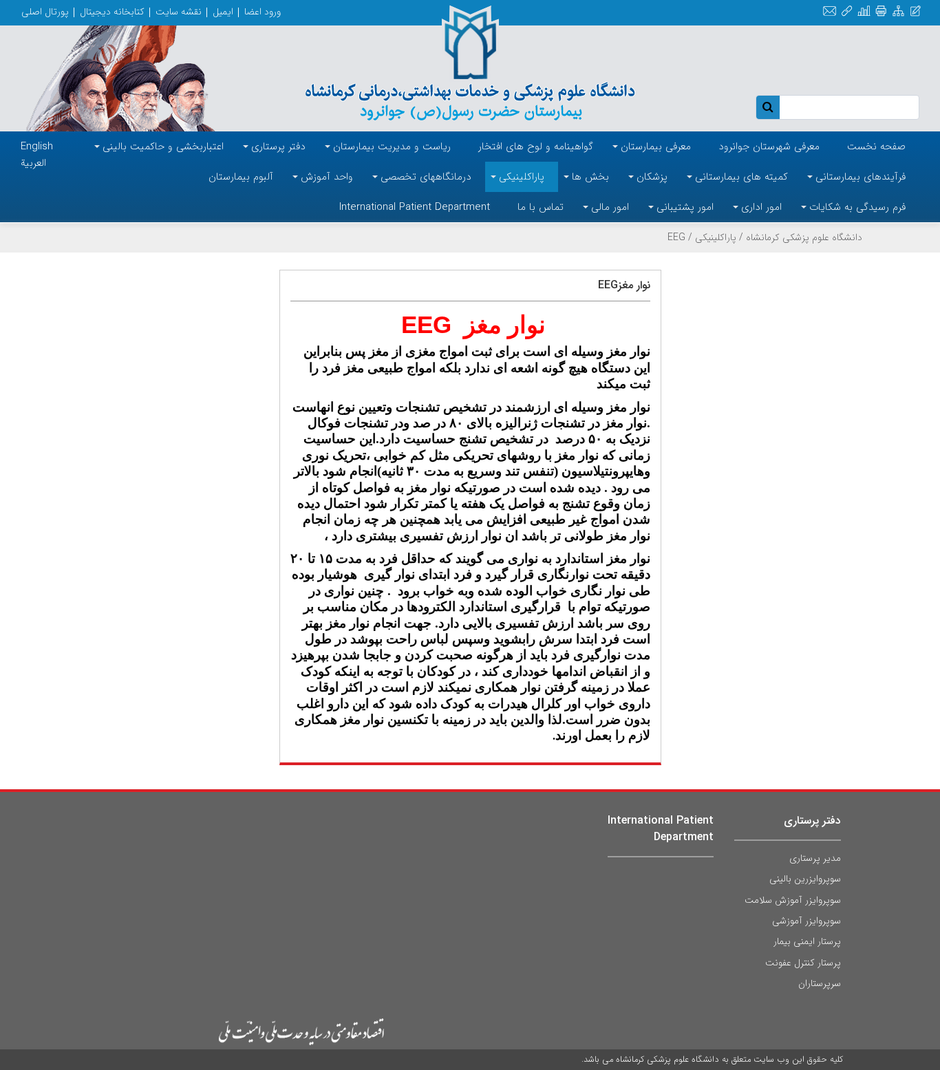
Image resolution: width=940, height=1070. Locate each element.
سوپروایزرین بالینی (805, 878)
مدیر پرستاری (815, 858)
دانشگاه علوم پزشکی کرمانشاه (804, 237)
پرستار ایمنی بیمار (807, 941)
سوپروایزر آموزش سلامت (793, 900)
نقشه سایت (179, 11)
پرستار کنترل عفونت (803, 962)
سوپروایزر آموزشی (806, 920)
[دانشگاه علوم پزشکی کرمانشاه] (470, 63)
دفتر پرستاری (812, 820)
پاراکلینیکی (715, 237)
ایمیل (223, 11)
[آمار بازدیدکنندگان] (863, 11)
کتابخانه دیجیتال (112, 11)
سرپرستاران (819, 983)
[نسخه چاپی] (881, 11)
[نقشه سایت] (898, 11)
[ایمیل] (829, 11)
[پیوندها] (846, 11)
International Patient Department (661, 829)
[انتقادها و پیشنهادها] (915, 11)
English (37, 146)
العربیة (33, 163)
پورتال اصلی (45, 11)
